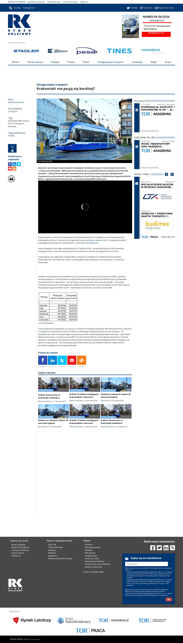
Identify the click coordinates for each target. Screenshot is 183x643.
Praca (168, 62)
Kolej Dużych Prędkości (95, 561)
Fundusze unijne (92, 558)
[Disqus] (85, 480)
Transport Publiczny (20, 550)
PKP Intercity (90, 553)
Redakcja (52, 550)
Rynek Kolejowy (18, 544)
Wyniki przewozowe (93, 567)
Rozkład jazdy (91, 555)
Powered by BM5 (35, 639)
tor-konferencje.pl (70, 2)
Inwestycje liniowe (93, 547)
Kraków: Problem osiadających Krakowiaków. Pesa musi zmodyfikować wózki (84, 397)
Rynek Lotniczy (18, 553)
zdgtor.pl (83, 2)
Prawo (71, 62)
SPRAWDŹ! (157, 20)
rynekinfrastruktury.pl (36, 2)
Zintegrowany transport (111, 62)
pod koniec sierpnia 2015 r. (97, 240)
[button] (166, 179)
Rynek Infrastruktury (20, 547)
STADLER (88, 544)
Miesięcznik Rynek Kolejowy (60, 558)
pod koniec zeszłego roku (87, 243)
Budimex (88, 550)
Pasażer (55, 62)
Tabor (86, 62)
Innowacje (137, 62)
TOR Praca (16, 555)
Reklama (52, 553)
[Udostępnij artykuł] (14, 164)
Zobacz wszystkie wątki (93, 572)
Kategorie (28, 7)
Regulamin (52, 555)
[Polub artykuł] (10, 164)
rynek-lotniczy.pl (53, 2)
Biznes (15, 62)
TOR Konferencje (55, 547)
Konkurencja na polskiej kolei (97, 564)
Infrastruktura (35, 62)
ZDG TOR (52, 544)
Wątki (154, 62)
